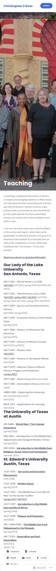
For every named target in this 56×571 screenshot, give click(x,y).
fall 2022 (8, 285)
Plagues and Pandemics (31, 516)
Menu (46, 6)
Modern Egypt (26, 483)
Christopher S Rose (18, 6)
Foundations (40, 451)
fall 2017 (22, 499)
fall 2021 (8, 297)
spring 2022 (20, 297)
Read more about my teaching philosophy (25, 257)
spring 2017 (10, 499)
